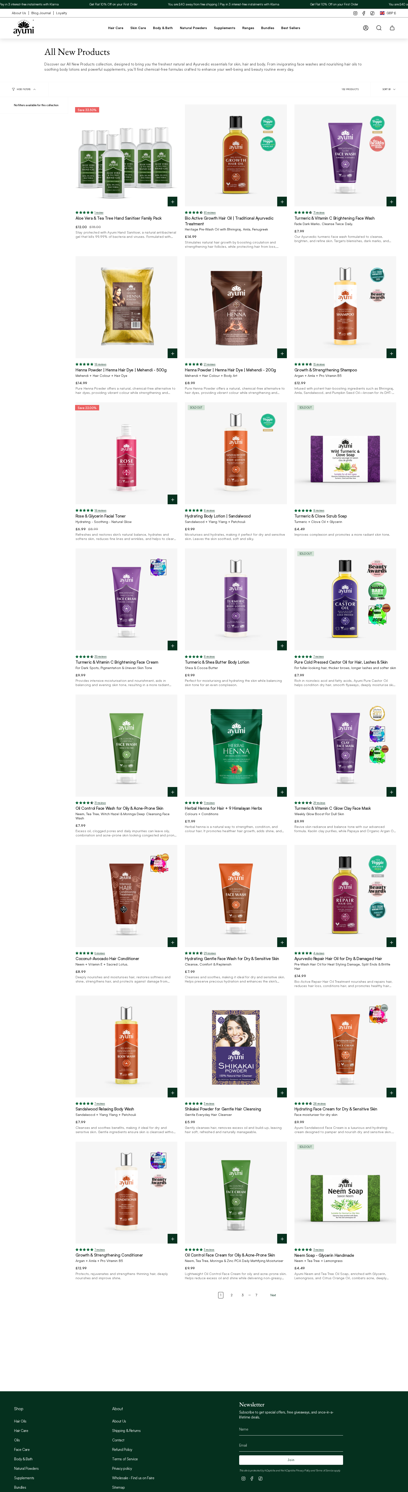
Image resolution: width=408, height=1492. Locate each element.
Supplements (24, 1478)
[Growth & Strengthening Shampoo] (345, 307)
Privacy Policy (303, 1470)
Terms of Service (125, 1459)
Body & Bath (23, 1459)
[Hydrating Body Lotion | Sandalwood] (236, 453)
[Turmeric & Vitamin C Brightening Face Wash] (345, 155)
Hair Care (21, 1430)
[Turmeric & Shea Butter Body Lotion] (236, 599)
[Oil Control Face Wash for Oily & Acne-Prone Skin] (126, 745)
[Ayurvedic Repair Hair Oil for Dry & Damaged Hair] (345, 896)
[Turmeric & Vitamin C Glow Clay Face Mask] (345, 745)
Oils (17, 1440)
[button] (116, 27)
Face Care (22, 1449)
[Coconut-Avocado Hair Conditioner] (126, 896)
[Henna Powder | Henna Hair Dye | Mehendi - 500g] (126, 307)
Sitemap (118, 1487)
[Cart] (392, 28)
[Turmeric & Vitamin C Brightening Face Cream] (126, 599)
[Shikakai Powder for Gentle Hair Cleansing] (236, 1046)
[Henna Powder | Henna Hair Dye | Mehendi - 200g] (236, 307)
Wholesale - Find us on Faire (133, 1478)
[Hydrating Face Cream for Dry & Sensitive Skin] (345, 1046)
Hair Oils (20, 1421)
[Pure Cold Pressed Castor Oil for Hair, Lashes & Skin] (345, 599)
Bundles (20, 1487)
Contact (118, 1440)
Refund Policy (122, 1449)
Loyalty (61, 13)
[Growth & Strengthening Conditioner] (126, 1193)
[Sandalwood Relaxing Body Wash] (126, 1046)
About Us (19, 13)
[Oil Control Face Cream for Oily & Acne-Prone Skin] (236, 1193)
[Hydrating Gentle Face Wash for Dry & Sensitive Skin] (236, 896)
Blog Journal (41, 13)
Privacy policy (122, 1468)
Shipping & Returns (126, 1430)
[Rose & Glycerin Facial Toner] (126, 453)
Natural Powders (26, 1468)
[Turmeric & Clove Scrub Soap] (345, 453)
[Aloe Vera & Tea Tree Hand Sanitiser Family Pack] (126, 155)
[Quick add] (172, 202)
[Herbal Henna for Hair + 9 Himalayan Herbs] (236, 745)
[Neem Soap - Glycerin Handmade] (345, 1193)
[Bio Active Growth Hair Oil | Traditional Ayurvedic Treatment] (236, 155)
